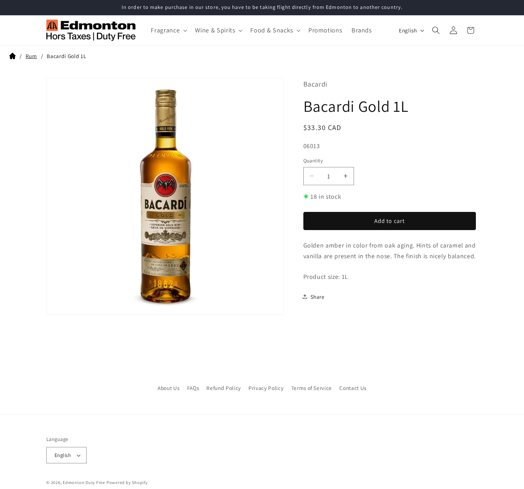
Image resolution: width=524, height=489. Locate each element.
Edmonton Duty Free (84, 482)
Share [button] (317, 296)
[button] (168, 30)
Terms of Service (311, 387)
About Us (168, 387)
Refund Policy (223, 387)
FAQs (193, 387)
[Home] (12, 57)
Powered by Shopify (127, 482)
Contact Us (352, 387)
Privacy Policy (265, 387)
